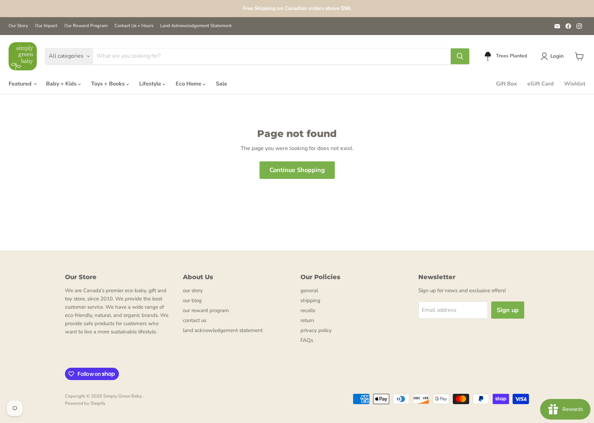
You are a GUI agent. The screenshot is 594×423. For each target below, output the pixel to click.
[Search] (460, 56)
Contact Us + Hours (133, 25)
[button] (553, 56)
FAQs (306, 340)
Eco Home (189, 84)
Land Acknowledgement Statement (196, 25)
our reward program (206, 310)
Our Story (18, 25)
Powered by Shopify (85, 403)
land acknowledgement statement (223, 330)
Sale (221, 84)
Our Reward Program (86, 25)
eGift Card (540, 84)
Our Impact (46, 25)
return (307, 320)
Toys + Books (108, 84)
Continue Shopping (297, 170)
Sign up (508, 310)
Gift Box (506, 84)
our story (193, 290)
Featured (21, 84)
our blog (192, 300)
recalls (307, 310)
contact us (194, 320)
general (309, 290)
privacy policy (316, 330)
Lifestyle (151, 84)
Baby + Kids (62, 84)
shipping (310, 300)
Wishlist (574, 84)
